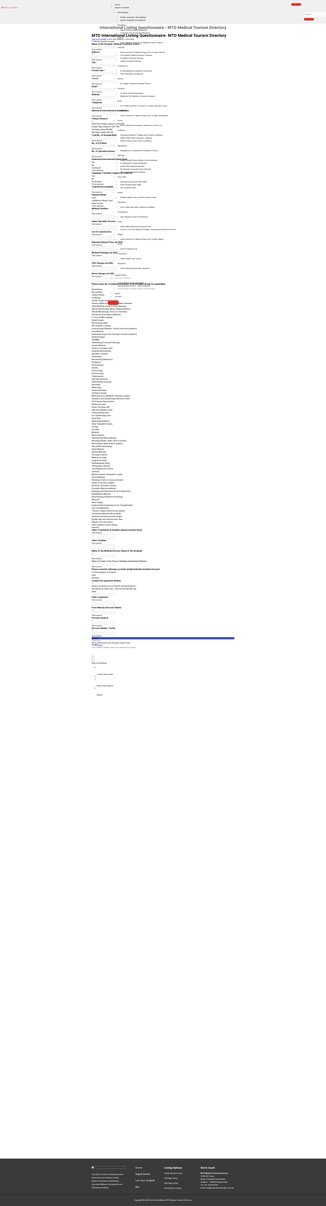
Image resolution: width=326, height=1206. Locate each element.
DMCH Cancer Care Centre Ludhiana (135, 141)
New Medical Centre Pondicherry (134, 217)
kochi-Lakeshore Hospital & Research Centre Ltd (141, 125)
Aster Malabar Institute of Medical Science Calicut (141, 43)
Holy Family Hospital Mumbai (132, 172)
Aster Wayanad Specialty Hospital (134, 268)
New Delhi (122, 177)
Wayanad (121, 263)
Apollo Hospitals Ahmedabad (132, 20)
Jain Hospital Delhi (128, 188)
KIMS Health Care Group (130, 259)
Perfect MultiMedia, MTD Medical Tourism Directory (170, 1200)
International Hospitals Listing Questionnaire (136, 289)
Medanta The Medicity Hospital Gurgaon (137, 96)
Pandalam (122, 202)
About (117, 293)
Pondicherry (123, 212)
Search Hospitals (122, 7)
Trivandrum (122, 254)
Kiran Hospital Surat (128, 249)
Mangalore (122, 146)
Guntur (120, 79)
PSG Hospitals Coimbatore (131, 74)
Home (117, 5)
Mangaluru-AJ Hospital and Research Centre (139, 150)
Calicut (120, 38)
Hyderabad (122, 111)
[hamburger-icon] (296, 4)
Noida (120, 192)
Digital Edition (121, 275)
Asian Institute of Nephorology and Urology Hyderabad (144, 115)
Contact (118, 296)
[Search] (309, 19)
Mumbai (121, 155)
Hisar (120, 101)
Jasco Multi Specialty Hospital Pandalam (137, 207)
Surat (120, 244)
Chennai (121, 47)
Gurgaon (121, 88)
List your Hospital (122, 278)
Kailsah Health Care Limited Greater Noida (138, 197)
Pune (120, 222)
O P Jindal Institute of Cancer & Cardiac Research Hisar (143, 106)
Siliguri (120, 234)
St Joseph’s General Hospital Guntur (135, 83)
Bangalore (122, 25)
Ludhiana (121, 130)
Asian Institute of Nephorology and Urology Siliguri (142, 239)
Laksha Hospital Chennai (130, 61)
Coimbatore (123, 66)
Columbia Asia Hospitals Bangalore (135, 33)
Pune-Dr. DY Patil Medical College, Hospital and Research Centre (148, 229)
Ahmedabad (123, 12)
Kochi (120, 120)
